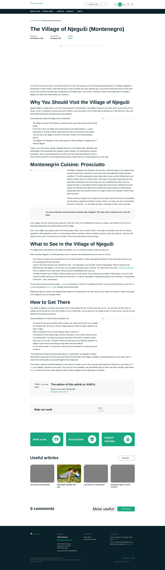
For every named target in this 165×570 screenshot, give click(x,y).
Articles (60, 11)
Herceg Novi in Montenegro (40, 485)
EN (120, 4)
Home (32, 20)
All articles (126, 458)
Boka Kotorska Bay (126, 268)
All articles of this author (59, 392)
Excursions (87, 534)
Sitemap (133, 558)
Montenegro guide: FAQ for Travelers (120, 486)
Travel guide (48, 11)
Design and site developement (122, 561)
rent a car (50, 287)
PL (132, 4)
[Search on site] (86, 4)
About (80, 11)
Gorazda (65, 284)
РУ (116, 4)
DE (124, 4)
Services (69, 11)
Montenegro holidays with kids (66, 486)
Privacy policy (125, 558)
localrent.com (130, 544)
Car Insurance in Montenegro (94, 485)
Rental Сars (35, 11)
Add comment (126, 509)
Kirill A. (70, 38)
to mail (115, 539)
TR (128, 4)
